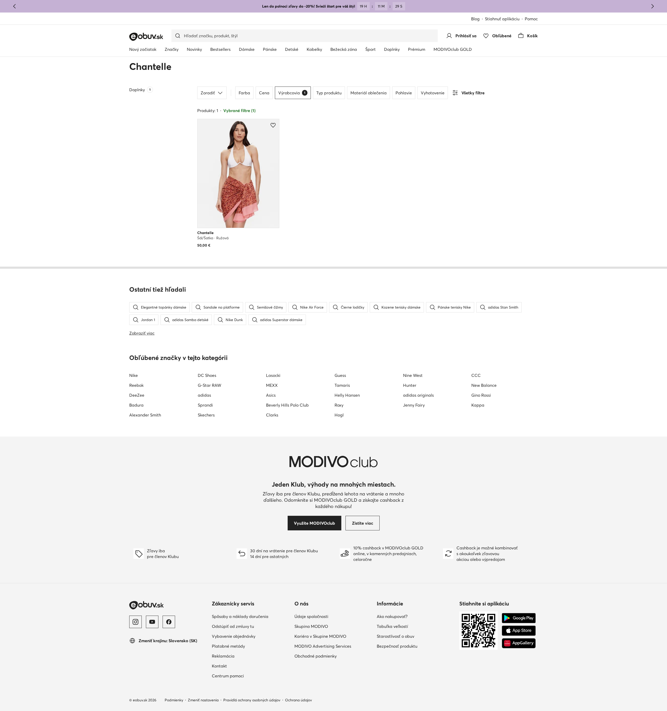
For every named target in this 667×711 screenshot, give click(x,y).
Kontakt (219, 666)
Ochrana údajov (298, 700)
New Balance (484, 385)
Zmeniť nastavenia (203, 700)
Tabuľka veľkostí (392, 626)
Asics (271, 395)
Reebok (136, 385)
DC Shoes (207, 375)
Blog (475, 18)
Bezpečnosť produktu (397, 646)
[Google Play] (519, 618)
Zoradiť (208, 92)
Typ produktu (329, 92)
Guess (340, 375)
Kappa (477, 405)
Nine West (413, 375)
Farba (244, 92)
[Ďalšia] (652, 6)
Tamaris (342, 385)
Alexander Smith (145, 415)
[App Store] (519, 631)
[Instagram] (135, 622)
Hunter (409, 385)
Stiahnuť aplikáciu (502, 18)
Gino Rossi (481, 395)
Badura (136, 405)
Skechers (206, 415)
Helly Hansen (347, 395)
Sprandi (205, 405)
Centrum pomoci (228, 675)
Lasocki (273, 375)
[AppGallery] (519, 643)
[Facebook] (169, 622)
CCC (476, 375)
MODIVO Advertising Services (322, 646)
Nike (133, 375)
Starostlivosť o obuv (395, 636)
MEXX (272, 385)
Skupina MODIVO (311, 626)
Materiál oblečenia (368, 92)
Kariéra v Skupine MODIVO (320, 636)
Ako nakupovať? (392, 616)
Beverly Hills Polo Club (287, 405)
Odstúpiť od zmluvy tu (233, 626)
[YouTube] (152, 622)
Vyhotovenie (432, 92)
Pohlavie (404, 92)
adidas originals (418, 395)
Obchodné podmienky (315, 656)
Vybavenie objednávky (233, 636)
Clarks (272, 415)
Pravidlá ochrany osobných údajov (251, 700)
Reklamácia (223, 656)
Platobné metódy (228, 646)
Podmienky (174, 700)
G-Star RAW (209, 385)
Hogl (339, 415)
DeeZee (136, 395)
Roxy (339, 405)
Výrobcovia (291, 92)
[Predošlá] (14, 6)
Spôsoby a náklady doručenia (240, 616)
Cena (264, 92)
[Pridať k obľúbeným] (273, 125)
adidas (204, 395)
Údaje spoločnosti (311, 616)
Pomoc (531, 18)
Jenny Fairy (414, 405)
